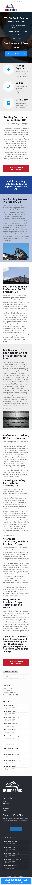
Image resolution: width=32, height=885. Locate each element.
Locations (6, 808)
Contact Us (6, 810)
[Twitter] (15, 2)
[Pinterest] (17, 2)
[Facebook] (10, 2)
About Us (6, 804)
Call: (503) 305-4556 (15, 53)
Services (5, 806)
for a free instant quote (16, 880)
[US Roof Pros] (16, 7)
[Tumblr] (19, 2)
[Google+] (13, 2)
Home (5, 801)
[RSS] (22, 2)
